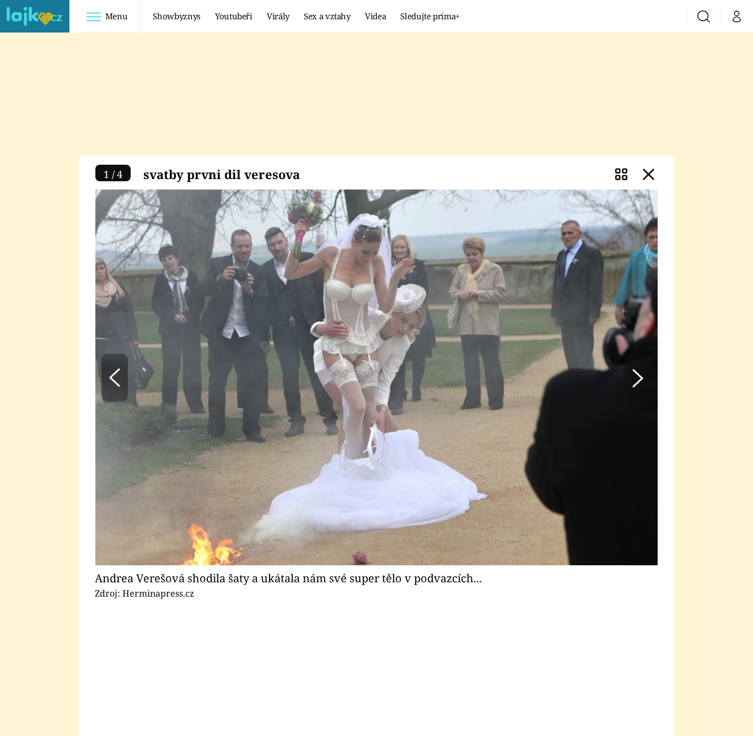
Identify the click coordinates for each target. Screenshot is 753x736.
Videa (375, 15)
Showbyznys (176, 15)
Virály (278, 15)
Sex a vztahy (327, 15)
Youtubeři (233, 15)
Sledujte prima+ (430, 15)
